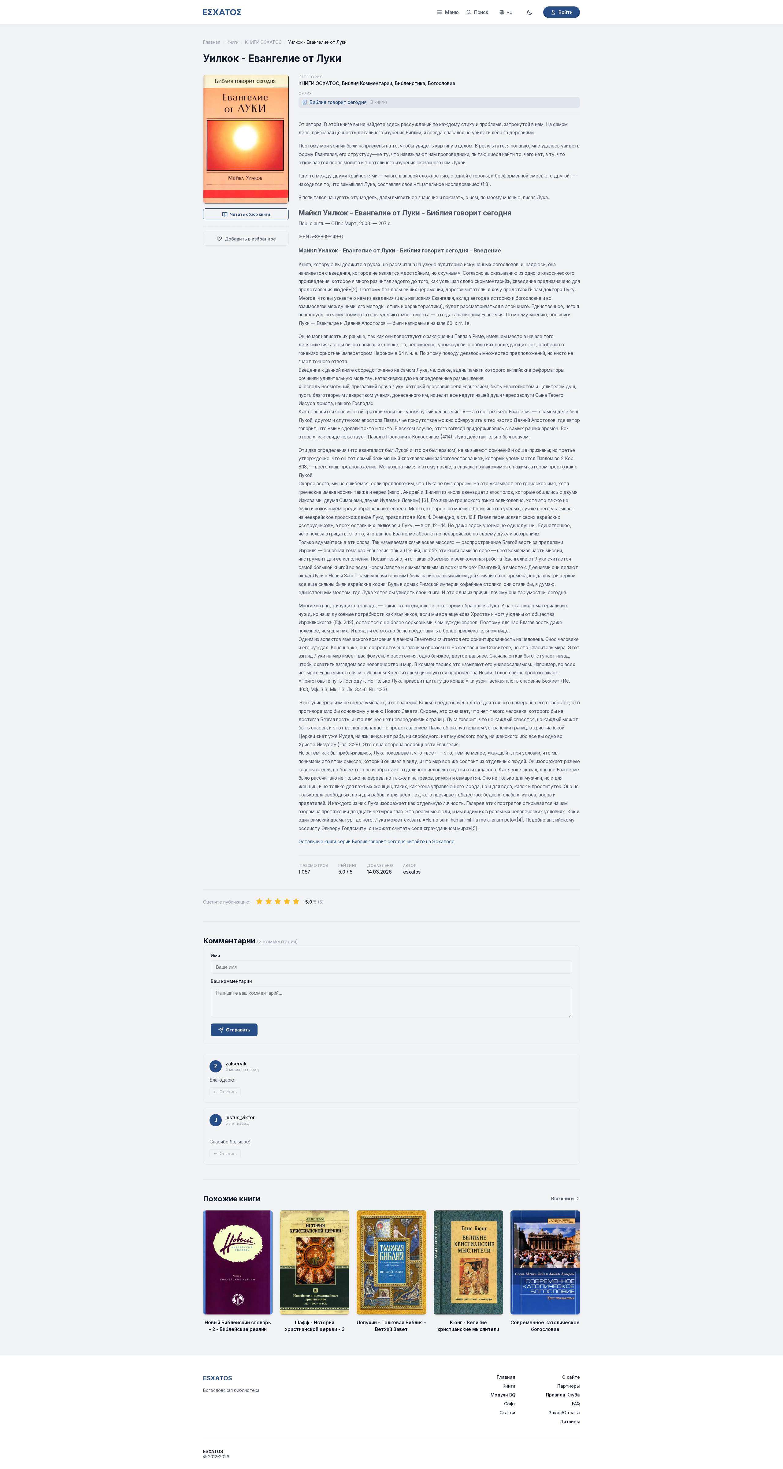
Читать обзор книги (250, 214)
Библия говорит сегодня (348, 102)
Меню (452, 12)
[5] (296, 901)
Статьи (507, 1412)
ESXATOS (217, 1378)
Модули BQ (503, 1394)
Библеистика (410, 83)
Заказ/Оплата (564, 1412)
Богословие (441, 83)
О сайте (571, 1377)
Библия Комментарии (367, 83)
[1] (259, 901)
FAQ (576, 1403)
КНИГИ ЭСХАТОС (263, 42)
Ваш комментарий (231, 981)
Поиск (481, 12)
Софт (509, 1403)
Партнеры (568, 1386)
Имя (215, 955)
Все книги (562, 1199)
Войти (565, 12)
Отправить (238, 1029)
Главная (211, 42)
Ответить (228, 1092)
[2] (268, 901)
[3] (277, 901)
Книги (233, 42)
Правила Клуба (563, 1394)
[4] (287, 901)
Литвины (570, 1421)
